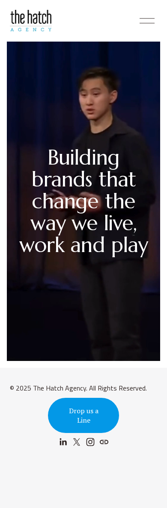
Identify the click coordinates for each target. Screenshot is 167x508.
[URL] (104, 442)
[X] (76, 442)
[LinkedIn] (63, 442)
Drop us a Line (83, 415)
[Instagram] (90, 442)
